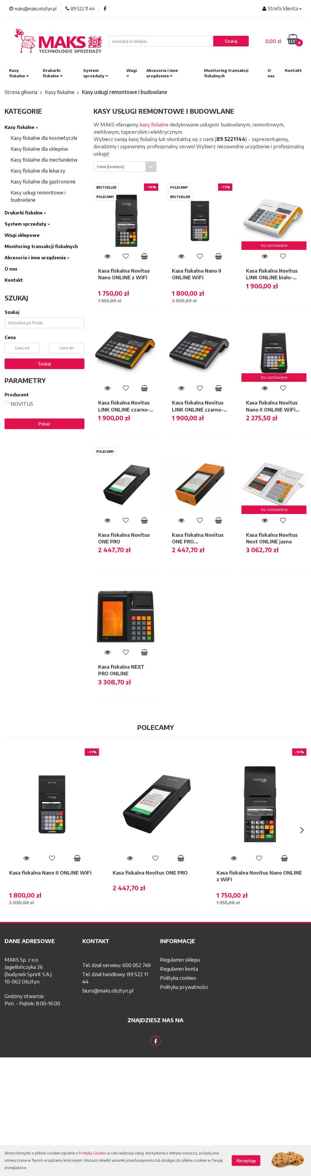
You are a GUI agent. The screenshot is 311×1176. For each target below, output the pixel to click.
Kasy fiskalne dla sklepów (39, 148)
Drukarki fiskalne (51, 73)
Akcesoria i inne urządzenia (162, 73)
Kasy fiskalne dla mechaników (44, 159)
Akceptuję (246, 1160)
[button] (39, 941)
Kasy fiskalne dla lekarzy (38, 170)
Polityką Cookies (92, 1153)
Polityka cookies (178, 977)
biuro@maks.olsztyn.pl (107, 990)
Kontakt (293, 70)
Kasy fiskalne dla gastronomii (43, 181)
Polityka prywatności (184, 986)
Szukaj (44, 363)
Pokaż (44, 423)
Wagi (131, 70)
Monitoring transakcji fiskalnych (226, 73)
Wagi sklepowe (22, 235)
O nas (271, 73)
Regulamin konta (179, 968)
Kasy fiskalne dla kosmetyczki (44, 137)
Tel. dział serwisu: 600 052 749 (116, 965)
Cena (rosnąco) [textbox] (110, 166)
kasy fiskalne (154, 124)
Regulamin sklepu (180, 959)
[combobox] (125, 166)
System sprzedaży (94, 73)
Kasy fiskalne (17, 73)
